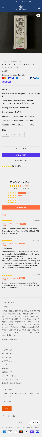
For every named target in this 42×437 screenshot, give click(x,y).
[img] (7, 220)
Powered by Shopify (33, 427)
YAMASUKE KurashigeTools (11, 61)
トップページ (7, 350)
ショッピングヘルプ (9, 353)
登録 (7, 408)
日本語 (20, 422)
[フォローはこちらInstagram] (8, 416)
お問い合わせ (7, 361)
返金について (7, 372)
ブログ (4, 364)
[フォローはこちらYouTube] (14, 416)
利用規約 (5, 368)
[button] (7, 166)
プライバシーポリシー (10, 375)
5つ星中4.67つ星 (26, 186)
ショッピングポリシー (10, 379)
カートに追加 (21, 149)
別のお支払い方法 (21, 160)
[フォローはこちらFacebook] (3, 416)
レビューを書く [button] (21, 207)
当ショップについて (9, 357)
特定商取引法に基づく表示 (12, 383)
